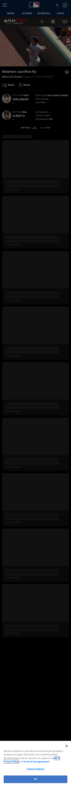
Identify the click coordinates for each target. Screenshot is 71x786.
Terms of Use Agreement (36, 761)
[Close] (67, 746)
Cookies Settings (35, 768)
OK (35, 779)
